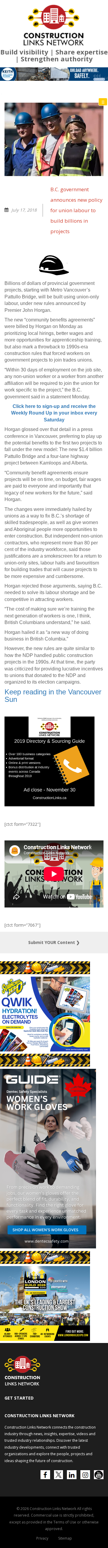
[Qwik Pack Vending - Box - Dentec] (45, 1136)
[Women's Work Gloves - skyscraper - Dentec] (48, 1333)
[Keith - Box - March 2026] (48, 1425)
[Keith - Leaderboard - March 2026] (54, 160)
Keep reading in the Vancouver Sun (52, 782)
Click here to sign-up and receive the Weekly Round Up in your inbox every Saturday (54, 499)
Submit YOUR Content (54, 1028)
